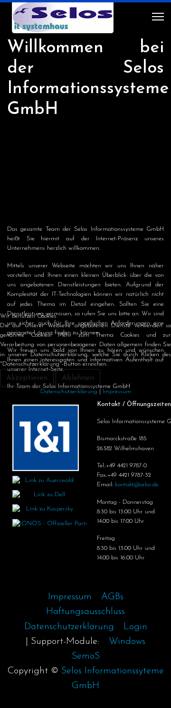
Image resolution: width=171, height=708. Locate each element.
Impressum (117, 391)
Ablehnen (78, 378)
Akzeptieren (27, 378)
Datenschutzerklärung (68, 391)
